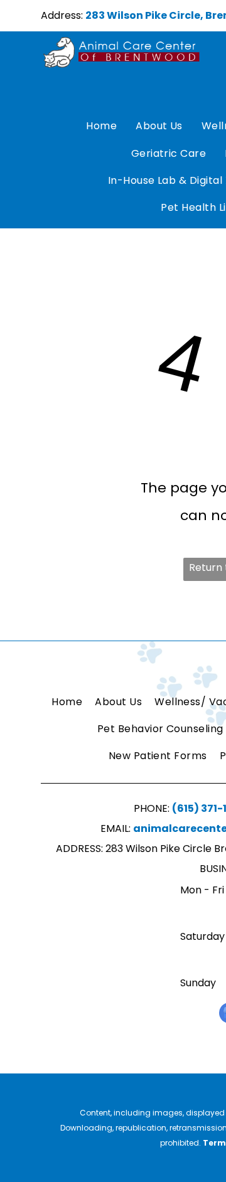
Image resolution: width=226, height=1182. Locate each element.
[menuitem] (101, 126)
